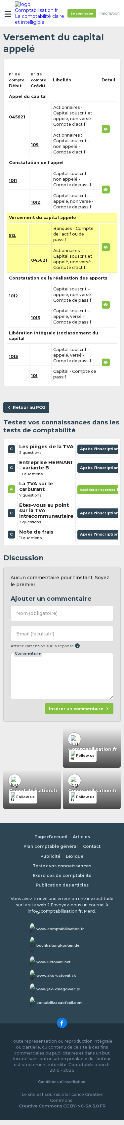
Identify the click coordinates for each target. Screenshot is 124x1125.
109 (35, 144)
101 (34, 375)
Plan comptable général (50, 846)
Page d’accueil (50, 836)
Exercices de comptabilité (62, 875)
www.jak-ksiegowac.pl (58, 989)
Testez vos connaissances (62, 865)
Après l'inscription (100, 450)
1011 (13, 180)
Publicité (50, 856)
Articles (81, 836)
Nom (37, 613)
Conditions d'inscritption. (62, 1081)
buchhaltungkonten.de (57, 945)
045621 (17, 116)
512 (12, 235)
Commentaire (28, 653)
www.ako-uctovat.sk (56, 975)
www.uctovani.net (53, 962)
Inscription (110, 13)
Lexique (75, 856)
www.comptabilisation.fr (60, 929)
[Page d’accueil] (40, 13)
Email (35, 634)
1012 (35, 202)
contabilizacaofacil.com (59, 1002)
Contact (92, 846)
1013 (35, 317)
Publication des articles (62, 885)
